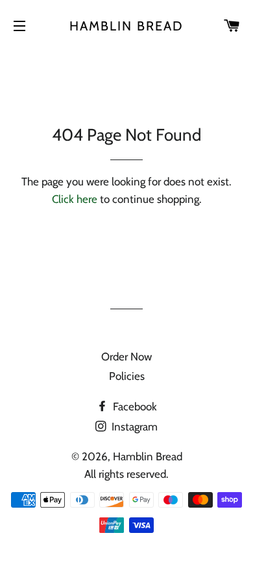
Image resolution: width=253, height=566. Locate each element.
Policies (127, 376)
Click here (74, 199)
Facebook (133, 406)
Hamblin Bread (126, 26)
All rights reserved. (126, 473)
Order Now (126, 356)
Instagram (133, 426)
